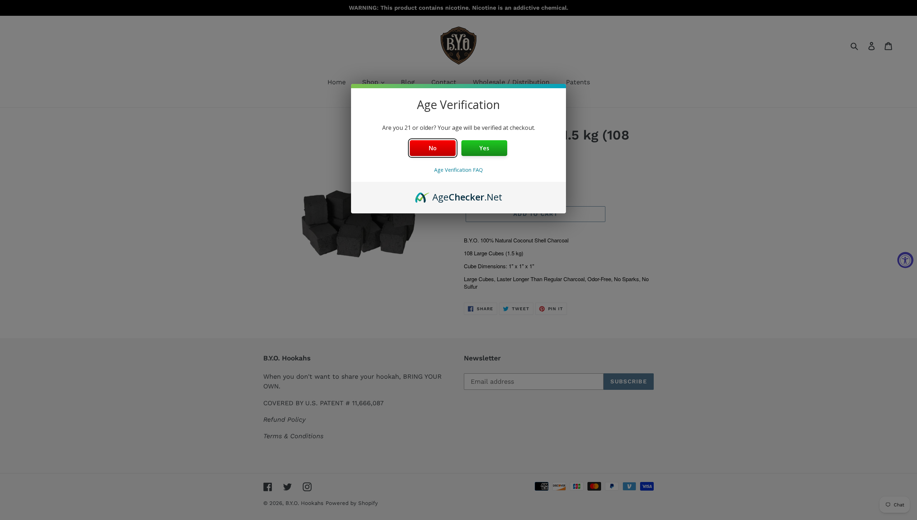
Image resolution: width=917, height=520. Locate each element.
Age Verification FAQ (458, 169)
